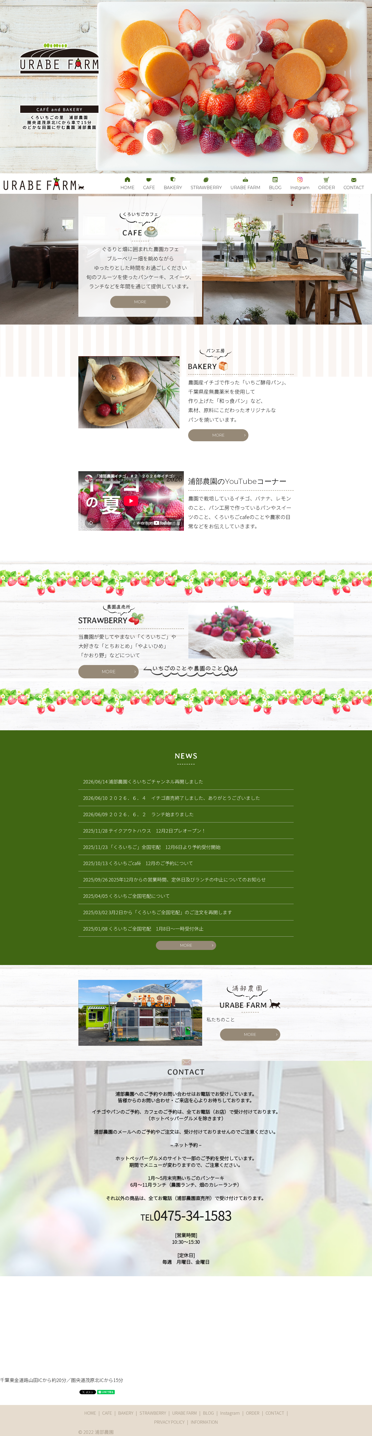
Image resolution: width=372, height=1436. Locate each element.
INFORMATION (204, 1422)
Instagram (230, 1413)
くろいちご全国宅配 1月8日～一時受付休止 (156, 928)
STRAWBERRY (206, 187)
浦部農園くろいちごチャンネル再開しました (155, 781)
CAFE (149, 187)
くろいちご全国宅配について (139, 895)
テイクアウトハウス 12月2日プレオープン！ (157, 830)
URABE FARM (245, 187)
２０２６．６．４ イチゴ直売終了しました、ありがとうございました (184, 797)
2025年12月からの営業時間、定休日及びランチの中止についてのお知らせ (187, 879)
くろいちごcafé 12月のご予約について (150, 862)
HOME (127, 187)
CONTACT (354, 187)
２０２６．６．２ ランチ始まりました (151, 814)
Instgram (300, 187)
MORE (140, 302)
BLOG (275, 187)
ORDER (326, 187)
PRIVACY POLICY (169, 1422)
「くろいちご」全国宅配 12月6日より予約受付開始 (164, 846)
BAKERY (173, 187)
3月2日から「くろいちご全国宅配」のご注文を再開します (170, 912)
